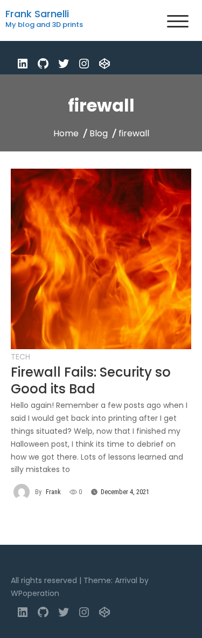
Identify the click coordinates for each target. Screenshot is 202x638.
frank (53, 492)
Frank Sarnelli (37, 13)
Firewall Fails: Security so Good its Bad (91, 380)
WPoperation (35, 593)
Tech (20, 356)
